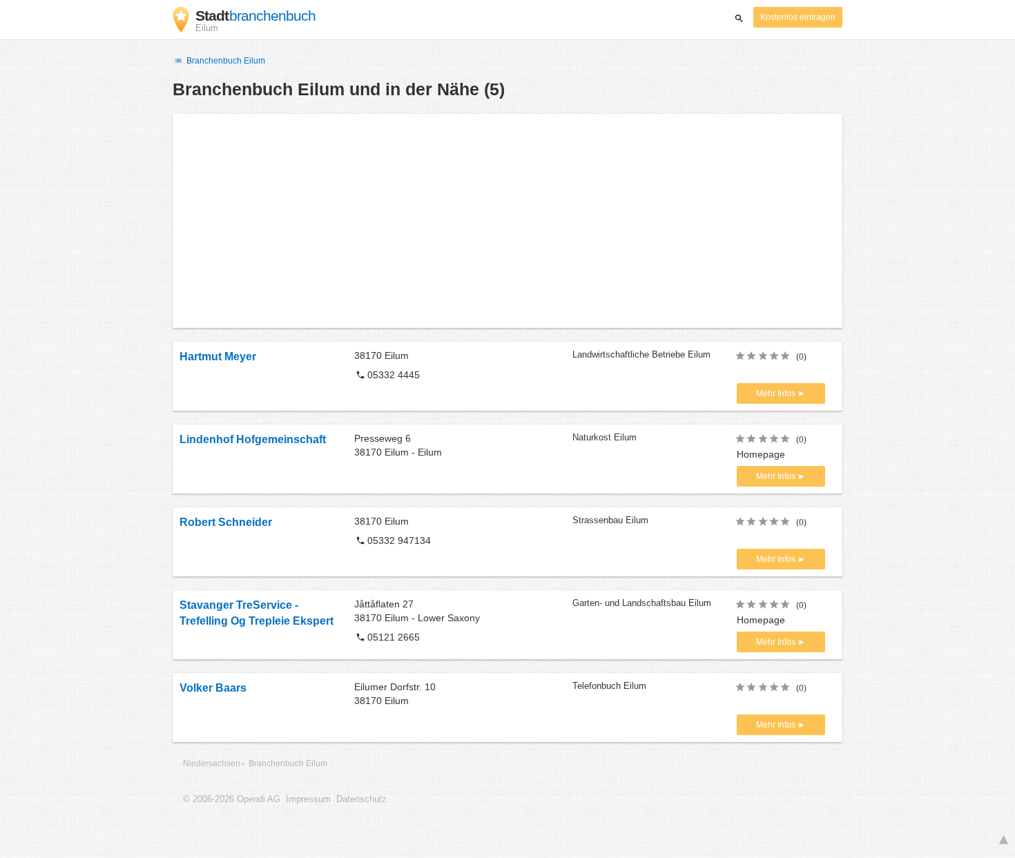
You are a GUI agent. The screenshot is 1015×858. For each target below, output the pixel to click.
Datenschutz (361, 799)
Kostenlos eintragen (797, 17)
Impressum (308, 799)
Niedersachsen (211, 763)
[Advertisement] (507, 221)
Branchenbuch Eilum (224, 61)
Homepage (761, 454)
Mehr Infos (777, 393)
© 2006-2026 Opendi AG (231, 799)
